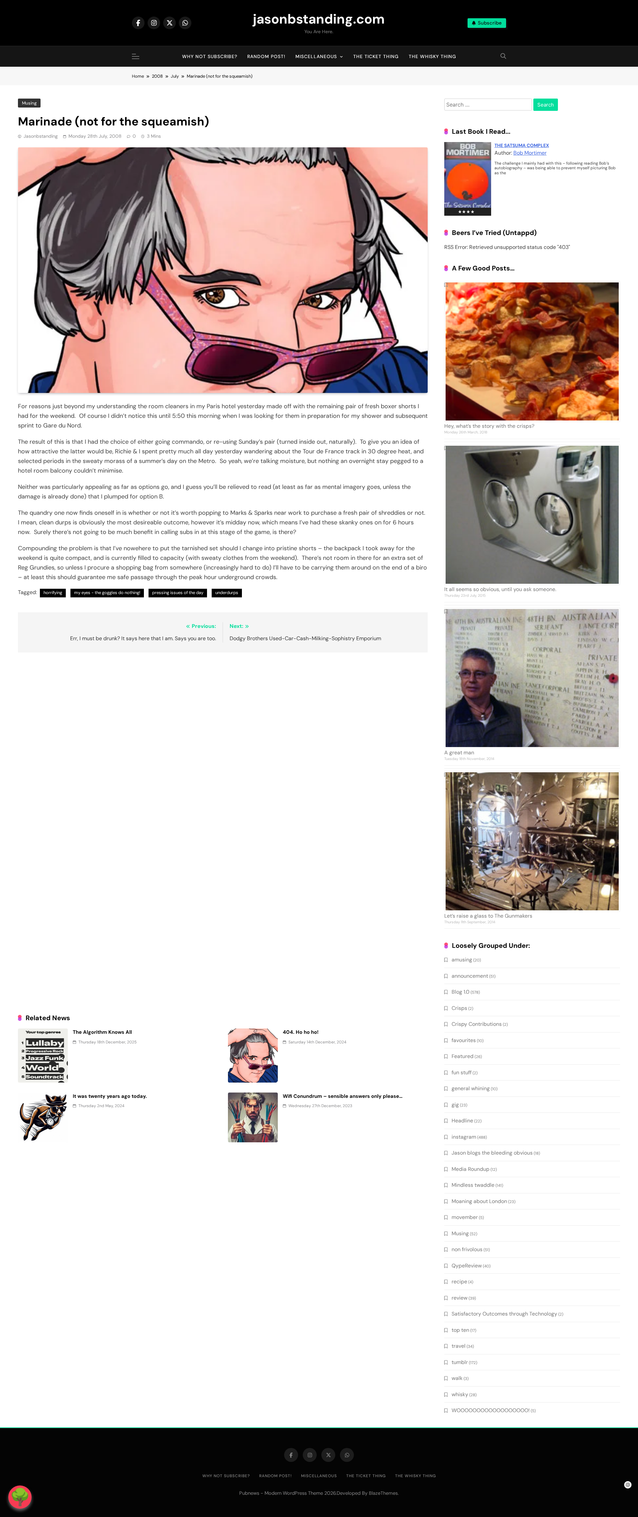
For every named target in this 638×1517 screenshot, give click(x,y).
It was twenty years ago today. (110, 1096)
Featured (463, 1056)
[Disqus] (223, 743)
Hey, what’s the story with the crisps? (489, 425)
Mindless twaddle (473, 1184)
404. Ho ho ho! (301, 1032)
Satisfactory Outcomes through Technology (504, 1313)
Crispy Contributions (477, 1024)
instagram (464, 1136)
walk (457, 1378)
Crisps (459, 1008)
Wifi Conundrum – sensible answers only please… (342, 1096)
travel (459, 1345)
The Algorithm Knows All (102, 1032)
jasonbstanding (41, 136)
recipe (459, 1281)
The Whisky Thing (432, 56)
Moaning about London (479, 1201)
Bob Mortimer (530, 152)
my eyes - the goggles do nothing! (107, 592)
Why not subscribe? (209, 56)
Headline (462, 1120)
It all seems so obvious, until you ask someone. (500, 589)
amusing (462, 959)
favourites (464, 1040)
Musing (29, 103)
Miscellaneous (316, 56)
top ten (460, 1330)
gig (455, 1104)
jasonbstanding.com (319, 19)
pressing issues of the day (177, 592)
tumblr (460, 1362)
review (460, 1297)
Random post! (266, 56)
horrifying (53, 592)
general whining (471, 1088)
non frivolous (467, 1249)
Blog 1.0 (461, 991)
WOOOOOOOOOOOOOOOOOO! (491, 1410)
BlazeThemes (383, 1493)
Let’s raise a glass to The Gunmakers (488, 915)
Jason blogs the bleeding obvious (492, 1152)
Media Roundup (470, 1169)
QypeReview (467, 1265)
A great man (459, 752)
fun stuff (462, 1072)
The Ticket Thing (376, 56)
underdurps (226, 592)
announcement (470, 975)
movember (465, 1217)
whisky (460, 1394)
